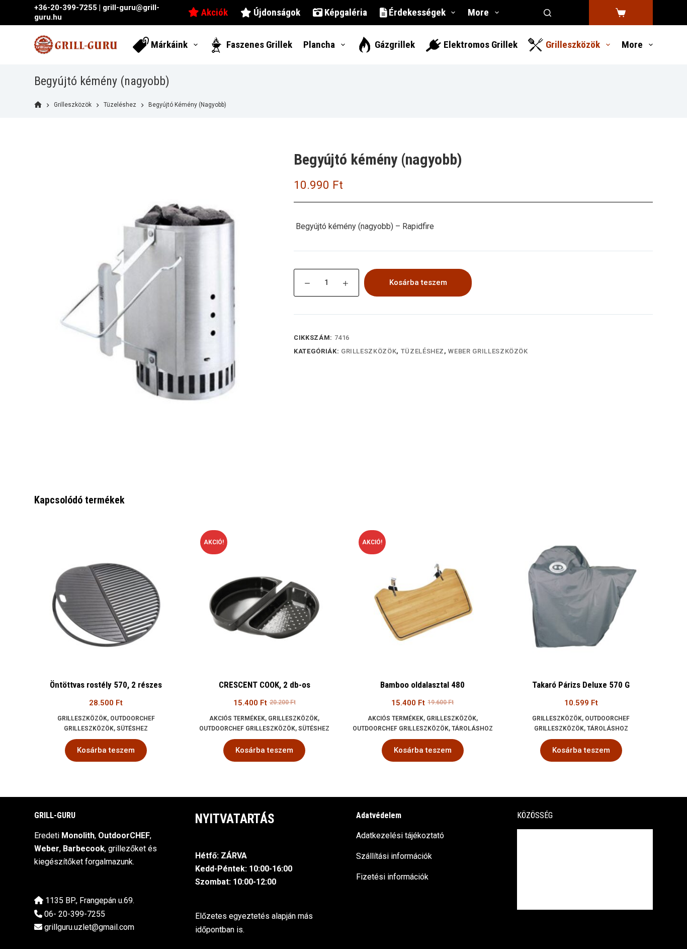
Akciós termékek (237, 718)
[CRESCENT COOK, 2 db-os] (264, 594)
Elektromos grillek (480, 44)
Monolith (78, 835)
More (478, 12)
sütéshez (132, 728)
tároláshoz (472, 728)
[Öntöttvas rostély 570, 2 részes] (106, 594)
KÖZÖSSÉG (535, 815)
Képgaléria (344, 12)
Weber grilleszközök (488, 351)
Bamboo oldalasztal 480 (422, 685)
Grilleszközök (572, 44)
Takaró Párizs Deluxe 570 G (581, 685)
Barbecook (84, 848)
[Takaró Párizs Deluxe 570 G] (581, 594)
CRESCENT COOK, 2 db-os (264, 685)
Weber (46, 848)
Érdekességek (416, 12)
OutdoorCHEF (124, 835)
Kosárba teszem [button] (106, 750)
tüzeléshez (423, 351)
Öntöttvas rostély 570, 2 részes (106, 685)
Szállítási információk (394, 856)
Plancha (319, 44)
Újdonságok (275, 12)
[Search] (547, 13)
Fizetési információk (392, 877)
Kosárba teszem (418, 282)
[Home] (38, 105)
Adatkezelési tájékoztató (400, 835)
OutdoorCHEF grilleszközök (247, 728)
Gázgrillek (394, 44)
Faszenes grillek (258, 44)
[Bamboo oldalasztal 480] (422, 594)
